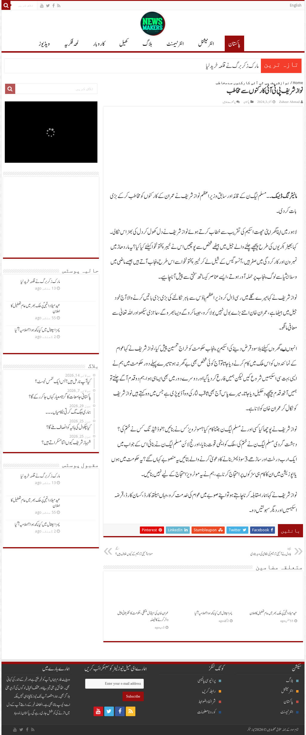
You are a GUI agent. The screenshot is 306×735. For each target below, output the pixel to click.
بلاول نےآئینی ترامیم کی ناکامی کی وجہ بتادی (270, 551)
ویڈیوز (44, 44)
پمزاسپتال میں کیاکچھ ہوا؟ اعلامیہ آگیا (213, 613)
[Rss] (58, 5)
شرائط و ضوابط (207, 701)
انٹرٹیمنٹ (175, 44)
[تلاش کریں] (5, 5)
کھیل (123, 44)
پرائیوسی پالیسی (207, 680)
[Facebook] (53, 5)
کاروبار (99, 44)
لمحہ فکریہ (71, 44)
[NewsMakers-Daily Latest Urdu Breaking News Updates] (153, 22)
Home (298, 82)
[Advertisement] (51, 217)
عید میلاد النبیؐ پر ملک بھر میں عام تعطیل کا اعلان (273, 613)
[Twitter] (48, 5)
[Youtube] (41, 5)
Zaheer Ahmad (289, 102)
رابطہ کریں (209, 691)
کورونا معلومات (206, 712)
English (296, 5)
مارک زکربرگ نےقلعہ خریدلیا (232, 66)
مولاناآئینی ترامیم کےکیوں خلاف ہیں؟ (134, 551)
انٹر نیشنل (206, 44)
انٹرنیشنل (287, 691)
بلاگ (147, 44)
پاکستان (234, 44)
